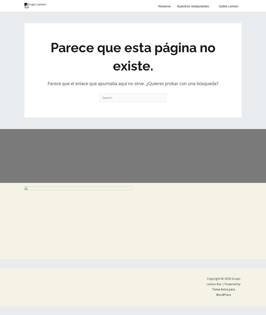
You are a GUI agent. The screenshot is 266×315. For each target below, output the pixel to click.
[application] (210, 6)
